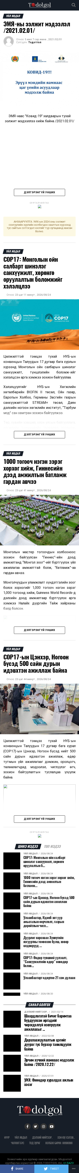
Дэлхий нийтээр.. (42, 1137)
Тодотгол (34, 42)
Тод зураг (34, 1143)
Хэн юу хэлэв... (66, 1137)
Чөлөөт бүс (17, 1143)
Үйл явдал (21, 1137)
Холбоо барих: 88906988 (58, 1143)
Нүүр (6, 1137)
